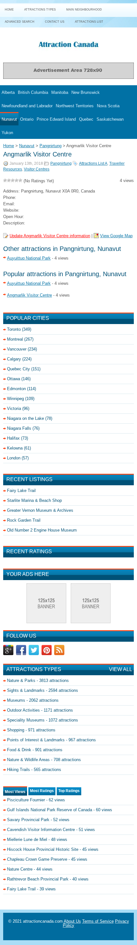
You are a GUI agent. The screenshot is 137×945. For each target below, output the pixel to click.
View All (120, 669)
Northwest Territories (75, 105)
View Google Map (116, 235)
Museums (16, 700)
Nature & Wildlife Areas (28, 759)
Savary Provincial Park (28, 819)
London (13, 458)
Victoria (14, 408)
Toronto (14, 329)
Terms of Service (98, 921)
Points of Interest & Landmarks (36, 739)
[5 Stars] (20, 180)
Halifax (13, 438)
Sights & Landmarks (26, 690)
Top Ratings (69, 791)
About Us (72, 921)
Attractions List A (93, 163)
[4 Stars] (16, 180)
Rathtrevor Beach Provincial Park (37, 879)
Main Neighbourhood (84, 9)
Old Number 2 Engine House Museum (42, 530)
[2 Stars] (9, 180)
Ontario (26, 119)
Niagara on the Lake (25, 418)
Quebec (86, 119)
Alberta (8, 92)
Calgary (14, 359)
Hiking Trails (18, 769)
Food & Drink (19, 749)
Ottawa (13, 378)
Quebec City (18, 369)
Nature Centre (19, 869)
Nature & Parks (21, 680)
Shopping (15, 730)
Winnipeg (15, 398)
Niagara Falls (19, 428)
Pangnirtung (61, 163)
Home (9, 9)
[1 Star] (5, 180)
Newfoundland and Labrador (27, 105)
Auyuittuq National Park (29, 258)
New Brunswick (85, 92)
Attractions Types (40, 9)
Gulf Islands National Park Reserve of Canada (49, 809)
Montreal (15, 339)
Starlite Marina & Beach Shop (34, 500)
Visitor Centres (36, 169)
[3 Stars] (13, 180)
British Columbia (33, 92)
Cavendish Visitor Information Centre (41, 829)
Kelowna (15, 448)
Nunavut (9, 119)
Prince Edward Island (56, 119)
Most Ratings (42, 791)
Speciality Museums (26, 720)
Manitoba (59, 92)
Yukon (7, 132)
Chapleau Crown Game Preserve (37, 859)
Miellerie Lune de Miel (27, 839)
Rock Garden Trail (23, 520)
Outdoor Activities (23, 710)
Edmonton (16, 388)
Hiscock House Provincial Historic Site (42, 849)
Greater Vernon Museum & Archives (40, 510)
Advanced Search (19, 21)
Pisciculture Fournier (26, 800)
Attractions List (89, 21)
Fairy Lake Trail (21, 490)
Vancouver (16, 349)
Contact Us (54, 21)
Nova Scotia (108, 105)
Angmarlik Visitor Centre (29, 295)
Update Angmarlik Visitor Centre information (50, 235)
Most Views (15, 792)
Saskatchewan (110, 119)
